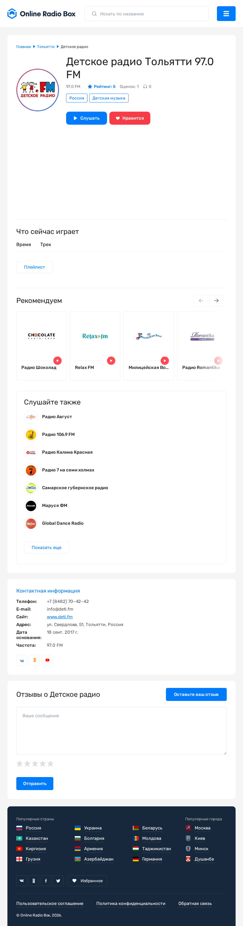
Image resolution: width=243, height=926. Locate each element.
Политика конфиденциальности (130, 903)
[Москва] (188, 828)
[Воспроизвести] (57, 361)
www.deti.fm (60, 617)
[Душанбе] (188, 859)
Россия (76, 98)
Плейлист (34, 267)
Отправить (35, 783)
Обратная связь (195, 903)
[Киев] (188, 838)
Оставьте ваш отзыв (196, 694)
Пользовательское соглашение (49, 903)
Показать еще (46, 547)
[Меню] (226, 13)
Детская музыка (108, 98)
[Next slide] (216, 300)
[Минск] (188, 849)
